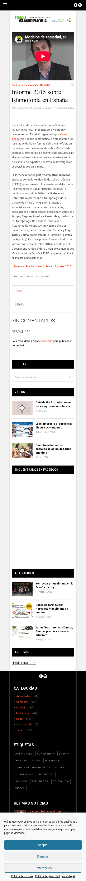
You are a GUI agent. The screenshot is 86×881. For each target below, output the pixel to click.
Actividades (21, 84)
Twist (19, 730)
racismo (21, 781)
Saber (19, 718)
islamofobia (53, 760)
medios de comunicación (33, 767)
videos (20, 788)
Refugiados (40, 781)
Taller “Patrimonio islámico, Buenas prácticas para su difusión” (54, 631)
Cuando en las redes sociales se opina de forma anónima (53, 449)
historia (21, 760)
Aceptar (43, 845)
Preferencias (43, 868)
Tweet (19, 291)
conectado (45, 341)
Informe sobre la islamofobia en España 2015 (41, 266)
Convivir (21, 707)
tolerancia (61, 781)
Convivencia (45, 753)
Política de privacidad (47, 876)
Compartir (22, 701)
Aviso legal (68, 876)
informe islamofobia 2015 (31, 276)
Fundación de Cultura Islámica (33, 108)
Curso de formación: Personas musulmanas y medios (51, 608)
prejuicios (46, 774)
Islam (36, 760)
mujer (59, 767)
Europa (64, 753)
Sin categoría (24, 724)
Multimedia (41, 84)
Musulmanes (24, 774)
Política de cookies (22, 876)
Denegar (43, 856)
